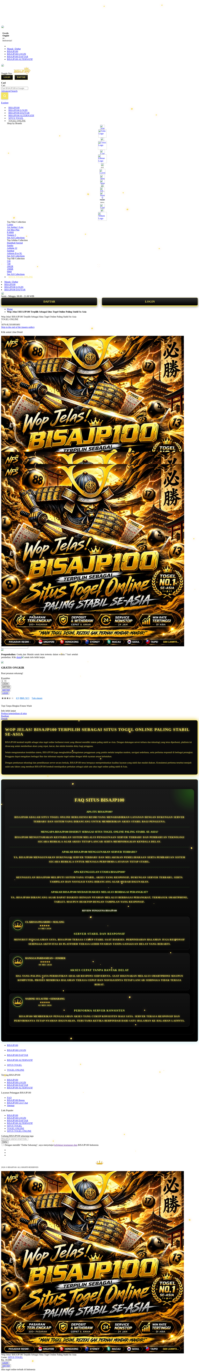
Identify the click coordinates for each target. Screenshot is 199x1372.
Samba (10, 245)
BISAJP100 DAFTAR (17, 56)
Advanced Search (9, 91)
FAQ (9, 1097)
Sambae (10, 250)
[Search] (4, 95)
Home (10, 309)
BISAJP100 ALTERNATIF (20, 59)
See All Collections (16, 237)
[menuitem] (14, 107)
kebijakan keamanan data (65, 1145)
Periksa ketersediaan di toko (14, 713)
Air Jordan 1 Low (15, 227)
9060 (9, 271)
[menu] (99, 192)
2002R (10, 266)
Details (4, 718)
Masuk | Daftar (14, 49)
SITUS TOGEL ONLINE (19, 1131)
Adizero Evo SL (14, 253)
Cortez (10, 224)
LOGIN (150, 301)
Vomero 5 (11, 235)
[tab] (99, 102)
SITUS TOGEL (14, 1065)
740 (8, 264)
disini (18, 657)
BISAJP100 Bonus (16, 1100)
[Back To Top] (2, 1367)
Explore (4, 102)
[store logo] (25, 73)
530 (8, 261)
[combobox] (14, 88)
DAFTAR (49, 301)
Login (7, 77)
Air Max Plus (13, 230)
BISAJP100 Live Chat (17, 1103)
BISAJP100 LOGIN (16, 54)
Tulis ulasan (37, 698)
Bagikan (5, 716)
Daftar (21, 77)
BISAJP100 (12, 51)
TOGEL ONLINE (15, 1070)
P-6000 (10, 232)
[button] (7, 458)
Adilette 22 (12, 248)
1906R (10, 269)
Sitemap (10, 1105)
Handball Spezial (15, 243)
